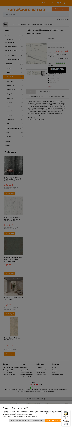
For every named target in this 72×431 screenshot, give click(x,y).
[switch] (66, 424)
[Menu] (69, 411)
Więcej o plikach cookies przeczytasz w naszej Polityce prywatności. (20, 416)
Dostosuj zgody (38, 420)
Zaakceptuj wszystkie (54, 420)
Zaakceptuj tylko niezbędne (20, 420)
